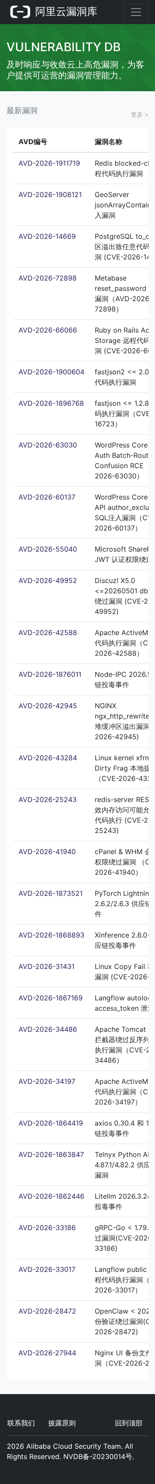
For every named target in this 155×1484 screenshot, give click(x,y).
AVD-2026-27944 (47, 1352)
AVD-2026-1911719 (49, 163)
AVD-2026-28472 (47, 1311)
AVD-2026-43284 (48, 757)
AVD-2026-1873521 (51, 893)
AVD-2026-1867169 (51, 997)
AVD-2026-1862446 (51, 1196)
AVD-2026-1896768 (51, 403)
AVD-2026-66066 (48, 330)
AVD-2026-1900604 (51, 371)
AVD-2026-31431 (46, 966)
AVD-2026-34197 (47, 1081)
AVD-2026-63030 (48, 445)
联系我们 (21, 1423)
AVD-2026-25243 (48, 799)
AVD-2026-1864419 (51, 1123)
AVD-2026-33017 (47, 1269)
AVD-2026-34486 (48, 1029)
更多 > (140, 114)
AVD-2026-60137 (47, 497)
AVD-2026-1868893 (51, 935)
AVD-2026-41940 (47, 851)
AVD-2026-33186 (47, 1227)
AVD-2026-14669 (47, 236)
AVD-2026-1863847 (51, 1154)
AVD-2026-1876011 (50, 674)
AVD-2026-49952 (48, 580)
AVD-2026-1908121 (50, 194)
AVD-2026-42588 (48, 632)
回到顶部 (129, 1423)
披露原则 (62, 1423)
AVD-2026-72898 (48, 278)
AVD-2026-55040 (48, 549)
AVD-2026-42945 (48, 705)
